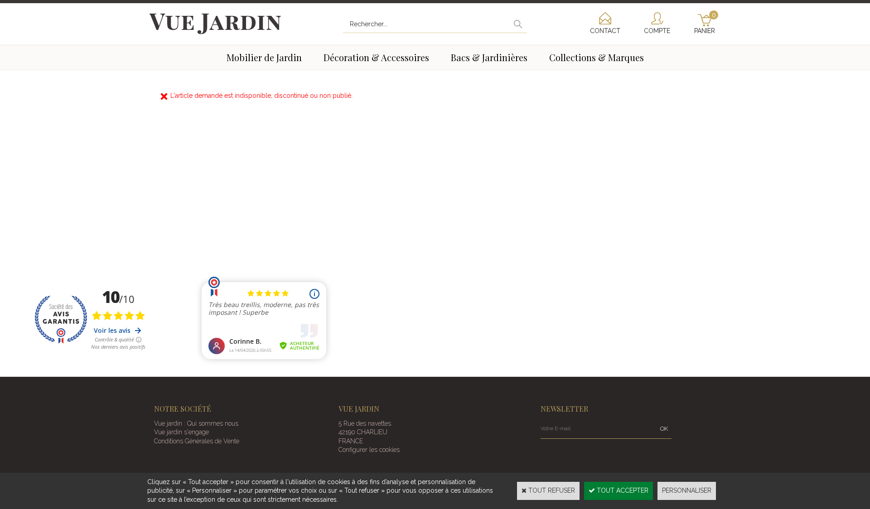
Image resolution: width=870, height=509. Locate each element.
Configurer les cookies (369, 449)
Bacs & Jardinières (489, 57)
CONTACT (605, 30)
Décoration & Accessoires (376, 57)
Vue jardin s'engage (181, 432)
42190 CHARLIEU (362, 432)
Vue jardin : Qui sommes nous (196, 423)
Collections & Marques (596, 57)
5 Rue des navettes (364, 423)
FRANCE (350, 441)
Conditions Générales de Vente (196, 441)
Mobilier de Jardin (264, 57)
